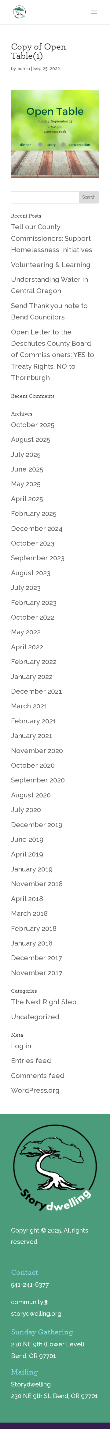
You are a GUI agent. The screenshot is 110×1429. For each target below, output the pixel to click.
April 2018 (27, 899)
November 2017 (36, 973)
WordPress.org (35, 1090)
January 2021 (31, 736)
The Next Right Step (43, 1002)
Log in (21, 1046)
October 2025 (32, 425)
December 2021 (36, 691)
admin (23, 68)
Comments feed (37, 1076)
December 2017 (36, 958)
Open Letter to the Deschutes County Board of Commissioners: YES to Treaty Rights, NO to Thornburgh (52, 355)
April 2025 (27, 499)
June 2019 (27, 839)
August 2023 (30, 573)
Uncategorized (35, 1017)
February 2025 (34, 513)
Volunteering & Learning (50, 265)
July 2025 (26, 454)
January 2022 (32, 677)
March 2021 (29, 706)
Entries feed (31, 1061)
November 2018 (37, 884)
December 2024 (37, 528)
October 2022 (32, 617)
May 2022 (26, 632)
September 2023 (37, 558)
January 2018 (32, 943)
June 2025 (27, 469)
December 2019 (36, 825)
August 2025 (30, 439)
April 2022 (27, 647)
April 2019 (27, 854)
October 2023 (32, 543)
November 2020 (37, 751)
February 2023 (34, 602)
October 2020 (33, 765)
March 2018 (29, 913)
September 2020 (38, 780)
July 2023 (26, 587)
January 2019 (32, 869)
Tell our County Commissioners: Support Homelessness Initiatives (51, 238)
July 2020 (26, 810)
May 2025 (26, 484)
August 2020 (31, 795)
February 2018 (34, 928)
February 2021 (33, 721)
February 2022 (34, 662)
